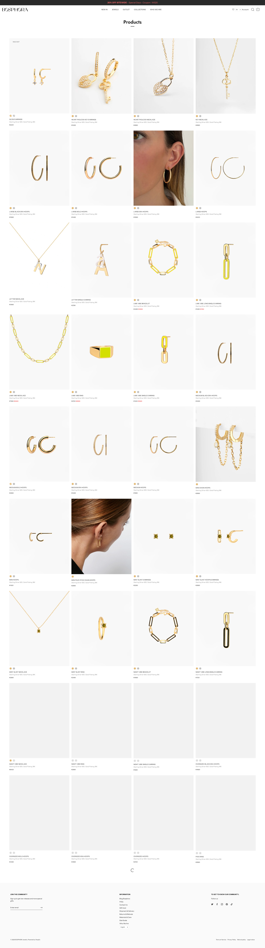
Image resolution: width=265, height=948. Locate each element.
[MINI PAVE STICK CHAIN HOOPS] (101, 536)
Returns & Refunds (126, 914)
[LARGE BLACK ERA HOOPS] (39, 168)
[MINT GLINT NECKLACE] (39, 628)
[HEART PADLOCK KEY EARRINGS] (101, 76)
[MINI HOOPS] (39, 536)
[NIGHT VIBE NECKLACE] (39, 720)
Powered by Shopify (34, 940)
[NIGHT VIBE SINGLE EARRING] (164, 720)
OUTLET (126, 9)
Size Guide (123, 920)
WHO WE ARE (155, 9)
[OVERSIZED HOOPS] (164, 812)
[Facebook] (217, 904)
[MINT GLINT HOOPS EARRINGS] (226, 536)
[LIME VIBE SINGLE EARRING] (164, 352)
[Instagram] (222, 904)
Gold (10, 116)
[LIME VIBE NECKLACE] (39, 352)
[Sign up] (41, 908)
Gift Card (122, 908)
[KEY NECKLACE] (226, 76)
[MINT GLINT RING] (101, 628)
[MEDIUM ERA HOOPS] (101, 444)
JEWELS (115, 9)
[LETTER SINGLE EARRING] (101, 260)
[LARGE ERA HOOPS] (164, 168)
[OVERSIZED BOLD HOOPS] (39, 812)
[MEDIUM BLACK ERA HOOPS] (226, 352)
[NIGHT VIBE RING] (101, 720)
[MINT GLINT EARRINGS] (164, 536)
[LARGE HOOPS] (226, 168)
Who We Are (124, 923)
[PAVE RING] (226, 813)
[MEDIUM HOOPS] (164, 444)
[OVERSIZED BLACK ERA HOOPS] (226, 720)
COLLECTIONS (140, 9)
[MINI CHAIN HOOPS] (226, 444)
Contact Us (123, 905)
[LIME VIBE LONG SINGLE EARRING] (226, 260)
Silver (14, 116)
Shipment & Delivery (126, 911)
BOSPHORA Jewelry (21, 940)
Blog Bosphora (124, 899)
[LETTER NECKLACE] (39, 259)
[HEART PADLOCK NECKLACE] (164, 76)
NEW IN (104, 9)
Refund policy (241, 940)
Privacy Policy (232, 940)
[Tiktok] (232, 904)
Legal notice (251, 940)
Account (245, 9)
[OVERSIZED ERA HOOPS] (101, 812)
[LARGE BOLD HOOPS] (101, 168)
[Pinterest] (227, 904)
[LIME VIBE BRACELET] (164, 260)
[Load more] (132, 870)
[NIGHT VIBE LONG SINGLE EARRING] (226, 628)
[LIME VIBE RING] (101, 352)
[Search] (252, 9)
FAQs (121, 902)
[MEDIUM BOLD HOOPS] (39, 444)
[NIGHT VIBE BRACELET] (164, 628)
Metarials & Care (125, 917)
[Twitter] (212, 904)
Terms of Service (221, 940)
